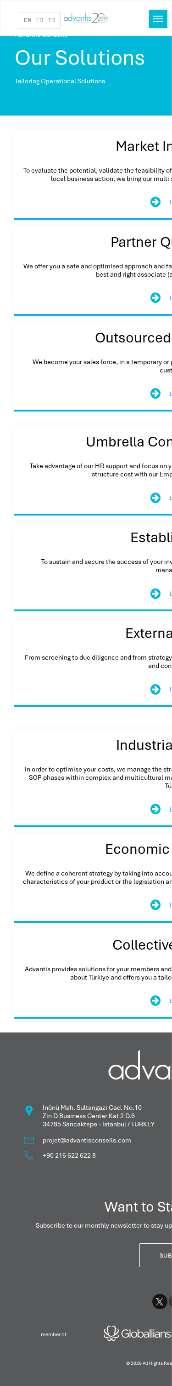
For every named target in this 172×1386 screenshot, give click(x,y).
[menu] (158, 19)
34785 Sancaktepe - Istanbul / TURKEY (99, 1124)
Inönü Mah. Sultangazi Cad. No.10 (92, 1107)
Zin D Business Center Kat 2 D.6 (89, 1116)
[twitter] (159, 1302)
